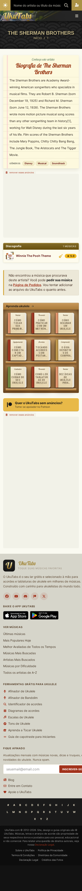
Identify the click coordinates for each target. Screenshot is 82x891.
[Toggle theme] (5, 5)
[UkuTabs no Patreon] (34, 596)
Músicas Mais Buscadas (19, 653)
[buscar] (66, 5)
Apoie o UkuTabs (19, 792)
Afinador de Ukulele (21, 691)
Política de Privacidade (50, 850)
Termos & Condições (23, 855)
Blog (11, 780)
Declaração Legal (44, 844)
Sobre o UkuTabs (24, 850)
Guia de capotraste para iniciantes (31, 736)
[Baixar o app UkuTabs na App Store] (15, 615)
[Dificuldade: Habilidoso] (60, 256)
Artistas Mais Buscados (19, 659)
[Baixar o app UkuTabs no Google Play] (44, 615)
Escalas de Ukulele (21, 717)
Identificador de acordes (25, 704)
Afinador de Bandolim (23, 698)
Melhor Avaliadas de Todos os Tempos (29, 647)
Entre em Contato (20, 786)
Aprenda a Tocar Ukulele (25, 730)
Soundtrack (58, 163)
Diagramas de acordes (23, 710)
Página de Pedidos (27, 285)
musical (42, 163)
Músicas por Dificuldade (19, 666)
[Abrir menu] (77, 16)
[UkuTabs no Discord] (25, 596)
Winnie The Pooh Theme (33, 256)
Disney (28, 163)
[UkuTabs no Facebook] (7, 596)
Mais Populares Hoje (17, 640)
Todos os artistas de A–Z (20, 672)
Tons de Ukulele (19, 723)
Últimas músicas (14, 634)
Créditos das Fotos (52, 859)
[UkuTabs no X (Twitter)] (44, 596)
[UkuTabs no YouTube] (16, 596)
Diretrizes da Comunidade (52, 855)
